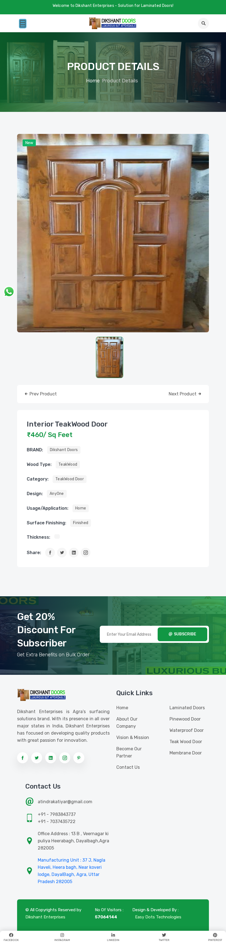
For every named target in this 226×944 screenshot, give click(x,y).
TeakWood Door (69, 479)
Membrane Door (186, 753)
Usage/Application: (47, 508)
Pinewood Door (185, 719)
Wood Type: (39, 464)
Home (93, 81)
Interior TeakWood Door (67, 424)
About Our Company (127, 722)
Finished (80, 522)
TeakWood (67, 464)
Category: (38, 479)
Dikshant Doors (64, 449)
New (29, 143)
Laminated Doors (187, 707)
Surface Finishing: (46, 522)
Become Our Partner (129, 752)
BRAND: (35, 449)
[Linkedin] (74, 552)
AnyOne (57, 493)
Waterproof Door (187, 730)
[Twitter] (62, 552)
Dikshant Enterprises (45, 917)
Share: (34, 552)
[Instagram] (85, 552)
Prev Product (42, 394)
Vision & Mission (132, 737)
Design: (35, 493)
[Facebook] (50, 552)
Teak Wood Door (186, 741)
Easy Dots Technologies (158, 917)
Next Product (183, 394)
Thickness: (38, 537)
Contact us (128, 767)
